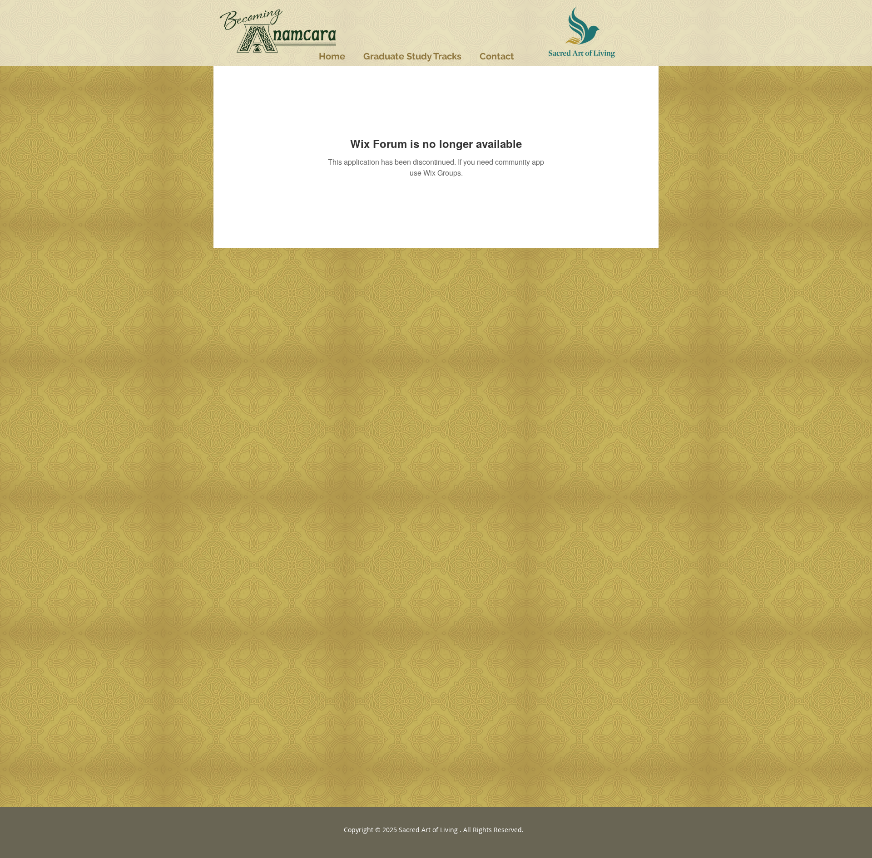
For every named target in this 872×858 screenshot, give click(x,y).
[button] (412, 56)
